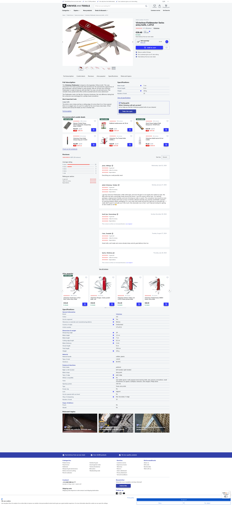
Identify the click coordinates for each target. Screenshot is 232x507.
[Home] (76, 6)
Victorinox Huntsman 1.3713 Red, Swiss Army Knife (71, 298)
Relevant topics (126, 76)
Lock (64, 391)
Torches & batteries (95, 466)
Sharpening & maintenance (70, 468)
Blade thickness (67, 343)
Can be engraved (67, 319)
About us (146, 462)
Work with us (147, 468)
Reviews (91, 76)
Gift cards (146, 464)
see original (129, 224)
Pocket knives (70, 15)
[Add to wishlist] (166, 47)
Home (64, 15)
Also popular (101, 76)
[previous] (65, 290)
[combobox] (165, 157)
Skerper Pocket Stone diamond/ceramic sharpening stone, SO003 (82, 125)
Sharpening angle (68, 332)
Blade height (66, 335)
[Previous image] (62, 42)
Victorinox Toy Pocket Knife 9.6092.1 (117, 139)
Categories (65, 10)
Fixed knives (66, 464)
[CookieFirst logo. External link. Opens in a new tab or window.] (2, 499)
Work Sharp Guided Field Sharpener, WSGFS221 (153, 124)
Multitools (65, 466)
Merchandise (147, 466)
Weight (119, 91)
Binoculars (92, 468)
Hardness (65, 361)
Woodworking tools (95, 470)
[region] (98, 44)
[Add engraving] (166, 41)
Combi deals (81, 76)
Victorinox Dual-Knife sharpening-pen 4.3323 (80, 139)
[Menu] (229, 492)
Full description (68, 76)
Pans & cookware (67, 472)
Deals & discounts (100, 10)
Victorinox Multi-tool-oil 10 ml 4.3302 (154, 139)
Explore (76, 10)
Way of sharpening (68, 397)
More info (143, 42)
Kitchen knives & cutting (69, 470)
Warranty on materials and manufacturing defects (77, 322)
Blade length (121, 85)
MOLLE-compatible (68, 377)
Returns (119, 468)
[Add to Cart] (93, 129)
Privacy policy (130, 497)
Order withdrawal (122, 470)
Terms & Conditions (122, 474)
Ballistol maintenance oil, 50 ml (118, 123)
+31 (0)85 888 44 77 (69, 482)
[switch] (226, 496)
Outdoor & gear (94, 462)
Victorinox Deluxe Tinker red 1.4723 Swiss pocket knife (126, 298)
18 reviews (148, 28)
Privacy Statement (122, 472)
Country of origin (67, 324)
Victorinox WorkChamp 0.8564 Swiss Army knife (154, 298)
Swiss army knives (79, 15)
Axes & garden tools (95, 464)
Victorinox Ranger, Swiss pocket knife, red (100, 298)
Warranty (119, 466)
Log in (159, 7)
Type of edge (66, 375)
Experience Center (122, 464)
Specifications (113, 76)
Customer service (121, 462)
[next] (166, 290)
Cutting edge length (68, 340)
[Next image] (133, 42)
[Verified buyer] (112, 166)
